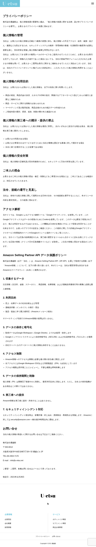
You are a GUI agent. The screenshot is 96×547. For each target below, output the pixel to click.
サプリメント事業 (59, 523)
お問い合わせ (56, 536)
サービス (56, 514)
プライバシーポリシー (43, 536)
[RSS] (48, 504)
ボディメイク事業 (59, 519)
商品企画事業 (58, 527)
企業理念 (8, 519)
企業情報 (8, 514)
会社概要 (8, 523)
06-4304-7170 (13, 456)
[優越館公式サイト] (10, 3)
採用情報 (8, 527)
